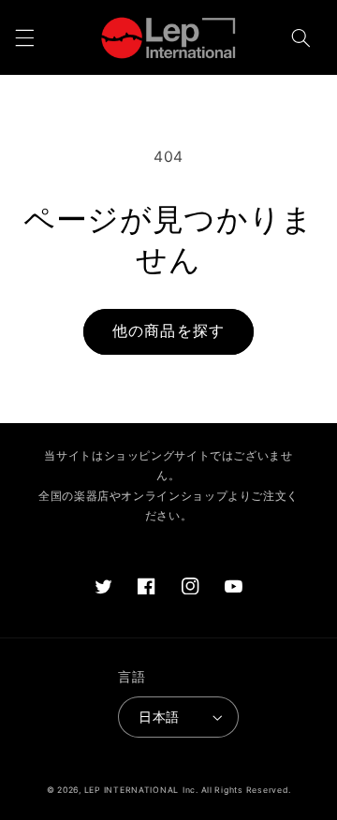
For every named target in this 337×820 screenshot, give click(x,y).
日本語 (159, 717)
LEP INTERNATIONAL (132, 790)
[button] (24, 37)
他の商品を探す (168, 331)
